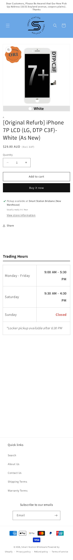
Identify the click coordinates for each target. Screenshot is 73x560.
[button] (8, 25)
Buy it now (36, 188)
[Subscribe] (56, 515)
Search (12, 455)
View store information (21, 215)
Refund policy (41, 551)
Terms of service (60, 551)
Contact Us (15, 473)
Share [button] (10, 225)
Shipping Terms (17, 481)
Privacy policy (23, 551)
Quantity (8, 154)
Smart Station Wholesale (34, 547)
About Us (13, 464)
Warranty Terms (17, 490)
